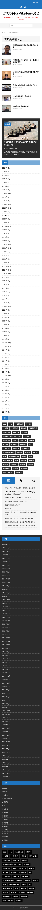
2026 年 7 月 (6, 172)
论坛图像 (5, 833)
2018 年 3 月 (6, 397)
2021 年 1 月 (6, 303)
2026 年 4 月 (6, 182)
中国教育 (23, 428)
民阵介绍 (5, 812)
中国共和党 (14, 428)
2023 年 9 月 (6, 230)
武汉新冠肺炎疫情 (8, 452)
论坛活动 (30, 464)
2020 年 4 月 (6, 328)
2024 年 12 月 (7, 204)
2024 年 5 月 (6, 219)
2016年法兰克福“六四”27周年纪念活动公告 (20, 143)
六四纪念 (27, 436)
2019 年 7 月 (6, 354)
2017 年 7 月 (6, 405)
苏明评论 (22, 464)
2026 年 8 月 (6, 168)
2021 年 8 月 (6, 281)
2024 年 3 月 (6, 223)
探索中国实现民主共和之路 (22, 96)
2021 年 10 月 (7, 273)
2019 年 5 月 (6, 361)
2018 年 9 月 (6, 379)
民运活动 (35, 452)
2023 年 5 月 (6, 237)
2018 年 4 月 (6, 394)
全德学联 (24, 432)
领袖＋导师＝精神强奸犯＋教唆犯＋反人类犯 (20, 488)
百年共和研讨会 (7, 460)
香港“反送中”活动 (8, 473)
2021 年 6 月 (6, 288)
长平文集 (15, 469)
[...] (20, 154)
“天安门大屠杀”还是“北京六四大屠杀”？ (18, 498)
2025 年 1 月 (6, 201)
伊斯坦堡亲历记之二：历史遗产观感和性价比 (20, 522)
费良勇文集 (6, 469)
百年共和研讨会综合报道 (21, 106)
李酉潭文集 (25, 448)
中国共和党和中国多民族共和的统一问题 (26, 46)
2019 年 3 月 (6, 368)
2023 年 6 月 (6, 233)
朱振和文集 (16, 448)
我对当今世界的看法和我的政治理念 (25, 85)
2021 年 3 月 (6, 295)
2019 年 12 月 (7, 343)
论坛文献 (5, 837)
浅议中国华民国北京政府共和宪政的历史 (26, 73)
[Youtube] (25, 7)
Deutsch (5, 788)
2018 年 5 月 (6, 390)
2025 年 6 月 (6, 197)
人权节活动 (6, 432)
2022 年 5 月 (6, 255)
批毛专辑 (14, 444)
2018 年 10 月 (7, 375)
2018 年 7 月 (6, 383)
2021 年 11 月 (7, 270)
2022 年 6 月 (6, 252)
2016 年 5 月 (6, 412)
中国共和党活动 (7, 798)
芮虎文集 (14, 464)
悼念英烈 (5, 444)
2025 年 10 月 (7, 193)
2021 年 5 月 (6, 292)
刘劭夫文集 (6, 440)
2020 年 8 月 (6, 314)
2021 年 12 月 (7, 266)
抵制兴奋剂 (23, 444)
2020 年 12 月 (7, 306)
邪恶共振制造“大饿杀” (12, 505)
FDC (4, 424)
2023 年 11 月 (7, 226)
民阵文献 (5, 816)
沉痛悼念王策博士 (14, 456)
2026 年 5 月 (6, 179)
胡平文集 (5, 464)
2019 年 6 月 (6, 357)
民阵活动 (5, 819)
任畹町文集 (16, 432)
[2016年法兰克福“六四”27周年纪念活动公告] (21, 138)
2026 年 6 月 (6, 175)
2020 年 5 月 (6, 325)
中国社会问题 (33, 428)
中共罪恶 (5, 428)
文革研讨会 (6, 448)
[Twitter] (21, 7)
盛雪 (16, 460)
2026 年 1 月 (6, 190)
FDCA (10, 424)
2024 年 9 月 (6, 212)
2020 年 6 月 (6, 321)
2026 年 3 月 (6, 186)
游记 (30, 456)
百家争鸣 (5, 823)
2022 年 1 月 (6, 263)
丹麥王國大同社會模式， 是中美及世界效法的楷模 (26, 61)
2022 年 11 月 (7, 248)
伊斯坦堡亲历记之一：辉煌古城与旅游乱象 (19, 518)
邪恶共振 (8, 508)
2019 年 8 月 (6, 350)
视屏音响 (5, 826)
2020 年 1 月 (6, 339)
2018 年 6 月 (6, 386)
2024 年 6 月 (6, 215)
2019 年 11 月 (7, 346)
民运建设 (27, 452)
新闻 (3, 805)
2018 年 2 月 (6, 401)
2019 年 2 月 (6, 372)
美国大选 (31, 460)
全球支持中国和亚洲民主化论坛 (12, 436)
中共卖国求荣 (19, 424)
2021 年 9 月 (6, 277)
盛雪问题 (23, 460)
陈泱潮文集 (24, 469)
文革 (30, 444)
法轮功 (24, 456)
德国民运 (31, 440)
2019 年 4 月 (6, 365)
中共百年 (28, 424)
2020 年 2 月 (6, 335)
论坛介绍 (5, 830)
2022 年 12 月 (7, 244)
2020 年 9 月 (6, 310)
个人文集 (5, 795)
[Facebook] (17, 7)
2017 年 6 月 (6, 408)
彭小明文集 (23, 440)
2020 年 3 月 (6, 332)
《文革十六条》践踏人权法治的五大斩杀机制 (20, 525)
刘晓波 (15, 440)
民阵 (4, 456)
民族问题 (19, 452)
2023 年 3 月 (6, 241)
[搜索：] (21, 26)
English (4, 792)
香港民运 (19, 473)
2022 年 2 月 (6, 259)
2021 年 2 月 (6, 299)
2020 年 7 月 (6, 317)
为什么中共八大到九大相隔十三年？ (17, 501)
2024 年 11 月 (7, 208)
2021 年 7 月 (6, 284)
